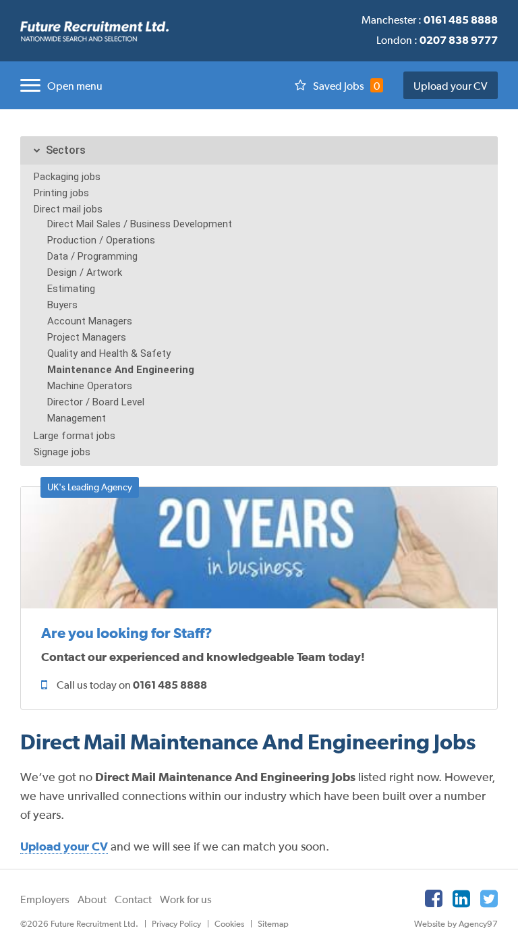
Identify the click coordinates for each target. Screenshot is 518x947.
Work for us (186, 899)
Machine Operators (89, 386)
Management (76, 418)
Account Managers (89, 321)
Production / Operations (101, 240)
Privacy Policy (176, 924)
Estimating (71, 289)
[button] (58, 85)
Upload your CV (450, 86)
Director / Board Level (95, 402)
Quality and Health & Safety (109, 353)
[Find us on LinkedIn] (461, 898)
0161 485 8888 (170, 685)
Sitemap (273, 924)
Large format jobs (74, 436)
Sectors (66, 150)
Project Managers (86, 337)
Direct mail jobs (68, 209)
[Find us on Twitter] (489, 898)
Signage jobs (62, 452)
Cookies (229, 924)
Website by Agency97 (456, 924)
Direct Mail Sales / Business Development (139, 224)
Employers (44, 899)
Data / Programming (92, 256)
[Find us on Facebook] (433, 898)
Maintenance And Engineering (120, 370)
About (92, 899)
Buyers (62, 305)
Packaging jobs (67, 177)
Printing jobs (61, 193)
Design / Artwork (84, 272)
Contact (133, 899)
